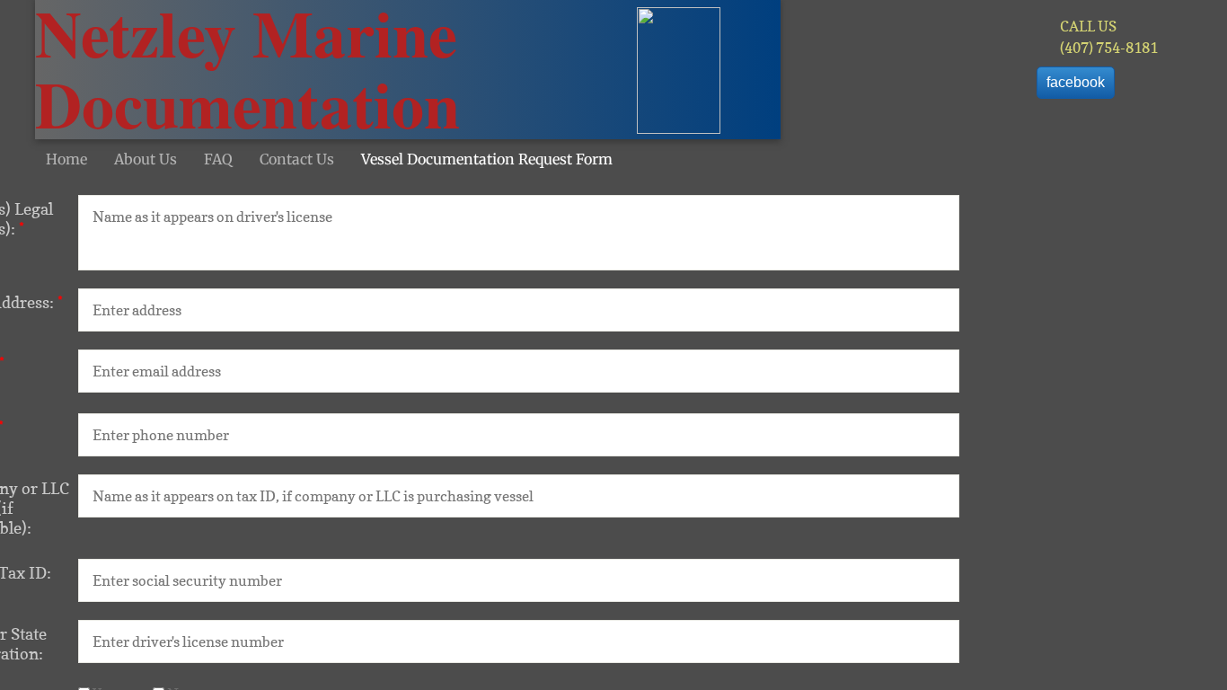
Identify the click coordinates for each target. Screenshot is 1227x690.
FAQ (218, 159)
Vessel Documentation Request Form (487, 159)
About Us (145, 159)
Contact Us (297, 159)
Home (66, 159)
